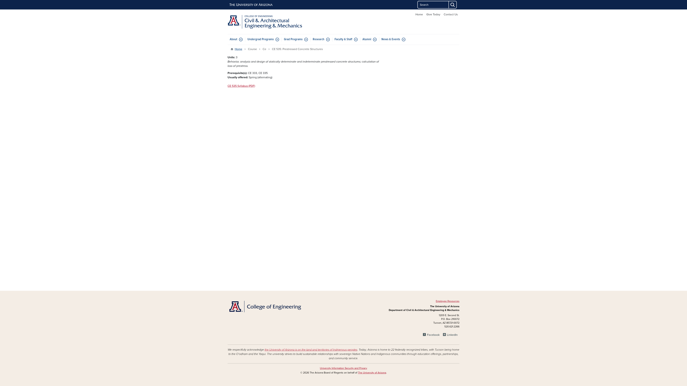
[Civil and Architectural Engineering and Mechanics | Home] (265, 22)
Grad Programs (293, 39)
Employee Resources (447, 301)
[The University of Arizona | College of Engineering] (265, 306)
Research (318, 39)
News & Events (390, 39)
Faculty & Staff (343, 39)
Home (419, 14)
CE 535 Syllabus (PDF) (241, 86)
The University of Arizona (372, 372)
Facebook (433, 335)
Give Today (433, 14)
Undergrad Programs (260, 39)
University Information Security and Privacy (343, 368)
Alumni (366, 39)
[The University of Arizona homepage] (251, 4)
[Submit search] (453, 5)
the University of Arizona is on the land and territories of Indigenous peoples (311, 350)
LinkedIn (452, 335)
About (233, 39)
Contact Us (451, 14)
